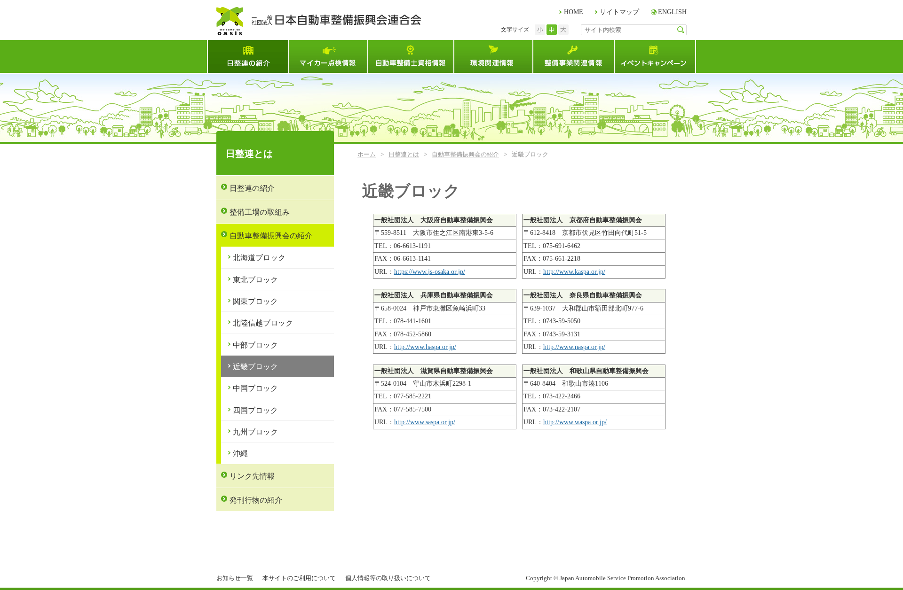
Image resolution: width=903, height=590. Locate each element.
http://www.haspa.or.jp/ (425, 346)
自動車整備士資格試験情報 (410, 56)
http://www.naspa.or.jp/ (574, 346)
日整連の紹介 (252, 188)
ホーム (366, 154)
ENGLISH (672, 12)
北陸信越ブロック (263, 323)
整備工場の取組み (260, 212)
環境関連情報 (492, 56)
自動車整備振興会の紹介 (465, 154)
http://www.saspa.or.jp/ (424, 422)
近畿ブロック (255, 367)
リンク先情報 (252, 476)
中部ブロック (255, 345)
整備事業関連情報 (573, 56)
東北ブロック (255, 280)
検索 (680, 29)
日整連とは (247, 56)
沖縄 (240, 454)
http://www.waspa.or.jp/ (575, 422)
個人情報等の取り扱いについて (388, 578)
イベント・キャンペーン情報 (655, 56)
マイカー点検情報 (327, 56)
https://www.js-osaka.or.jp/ (429, 271)
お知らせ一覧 (234, 578)
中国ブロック (255, 388)
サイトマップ (619, 12)
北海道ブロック (259, 258)
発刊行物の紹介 (256, 500)
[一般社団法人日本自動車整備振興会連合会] (318, 21)
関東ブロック (255, 301)
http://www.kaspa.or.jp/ (574, 271)
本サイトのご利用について (299, 578)
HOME (573, 12)
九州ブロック (255, 432)
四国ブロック (255, 410)
